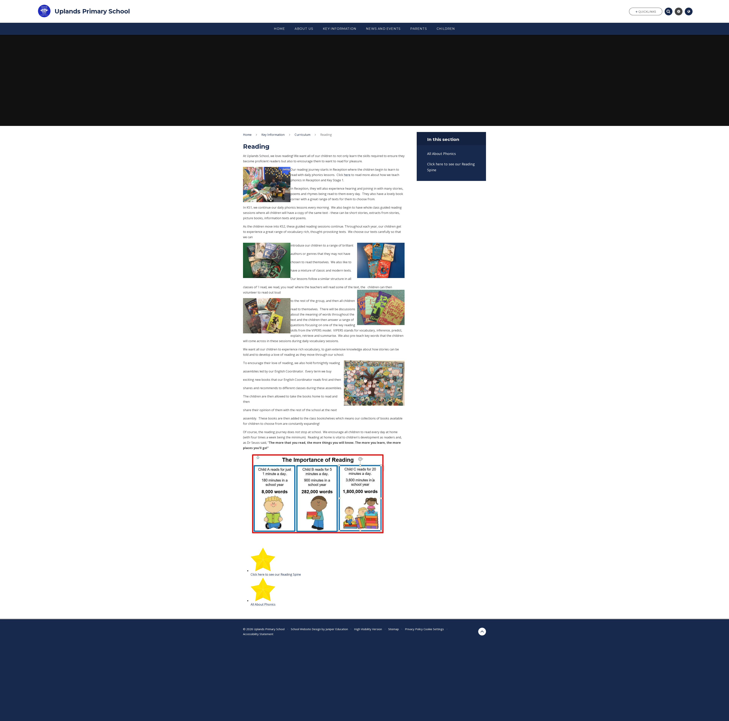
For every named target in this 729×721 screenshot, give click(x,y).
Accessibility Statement (258, 634)
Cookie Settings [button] (434, 629)
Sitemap (393, 629)
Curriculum (302, 135)
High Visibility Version (368, 629)
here (347, 175)
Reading (326, 135)
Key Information (273, 135)
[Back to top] (482, 631)
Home (247, 135)
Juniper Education (337, 629)
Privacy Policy (414, 629)
